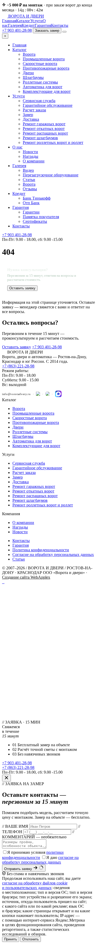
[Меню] (64, 31)
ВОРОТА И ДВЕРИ (26, 16)
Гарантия (43, 25)
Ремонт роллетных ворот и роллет (53, 142)
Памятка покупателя (41, 217)
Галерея (15, 25)
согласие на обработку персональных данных (40, 859)
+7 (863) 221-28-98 (18, 366)
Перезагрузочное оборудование (50, 175)
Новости (30, 152)
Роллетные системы (40, 82)
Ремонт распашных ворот (45, 133)
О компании (33, 161)
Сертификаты (35, 221)
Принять (10, 939)
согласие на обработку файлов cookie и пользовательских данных (35, 885)
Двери (28, 73)
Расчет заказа (34, 110)
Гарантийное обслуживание (47, 105)
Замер (28, 114)
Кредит (28, 25)
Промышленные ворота (44, 59)
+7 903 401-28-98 (17, 30)
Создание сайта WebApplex (26, 577)
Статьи (29, 179)
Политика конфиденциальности (40, 550)
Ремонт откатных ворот (44, 128)
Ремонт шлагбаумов (40, 138)
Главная (9, 21)
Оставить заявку (22, 288)
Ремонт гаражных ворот (44, 124)
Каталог (23, 21)
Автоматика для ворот (42, 87)
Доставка (31, 119)
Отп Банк (31, 203)
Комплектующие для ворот (47, 91)
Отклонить (30, 939)
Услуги (36, 21)
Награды (30, 156)
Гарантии (31, 212)
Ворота (29, 54)
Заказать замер (47, 30)
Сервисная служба (39, 100)
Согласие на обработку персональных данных (53, 554)
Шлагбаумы (33, 77)
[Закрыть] (6, 778)
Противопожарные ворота (46, 68)
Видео (28, 170)
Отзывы (30, 189)
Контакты (59, 25)
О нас (17, 147)
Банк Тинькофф (36, 198)
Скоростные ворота (40, 63)
